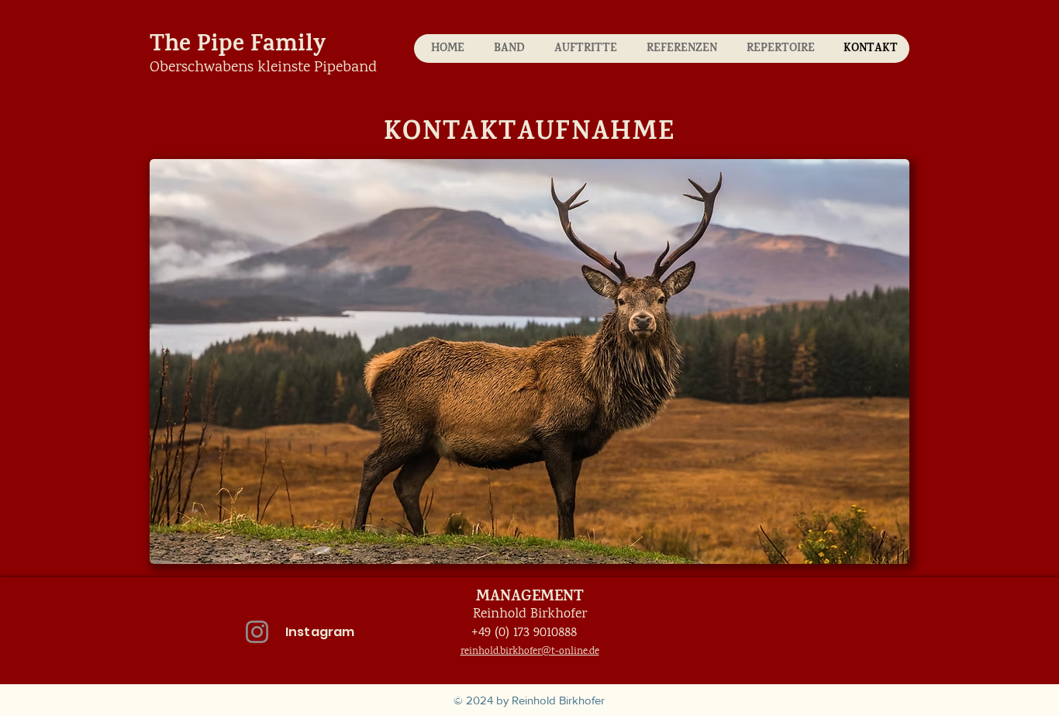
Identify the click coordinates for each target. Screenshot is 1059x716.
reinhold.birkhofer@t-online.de (530, 651)
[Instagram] (257, 632)
